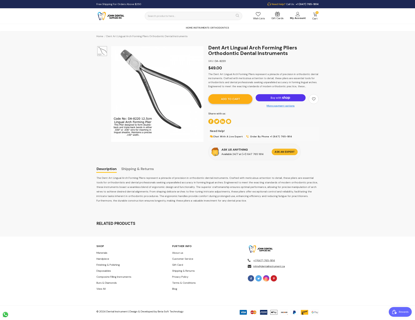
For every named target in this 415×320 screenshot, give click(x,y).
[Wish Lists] (314, 99)
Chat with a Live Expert (228, 136)
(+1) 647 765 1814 (253, 154)
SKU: (211, 61)
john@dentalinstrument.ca (269, 266)
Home (99, 36)
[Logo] (111, 16)
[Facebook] (251, 278)
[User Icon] (298, 14)
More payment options (281, 105)
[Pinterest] (274, 278)
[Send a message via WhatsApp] (5, 314)
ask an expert (285, 152)
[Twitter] (258, 278)
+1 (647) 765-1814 (264, 260)
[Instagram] (266, 278)
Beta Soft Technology (171, 311)
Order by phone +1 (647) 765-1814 (271, 136)
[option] (157, 92)
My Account (298, 18)
